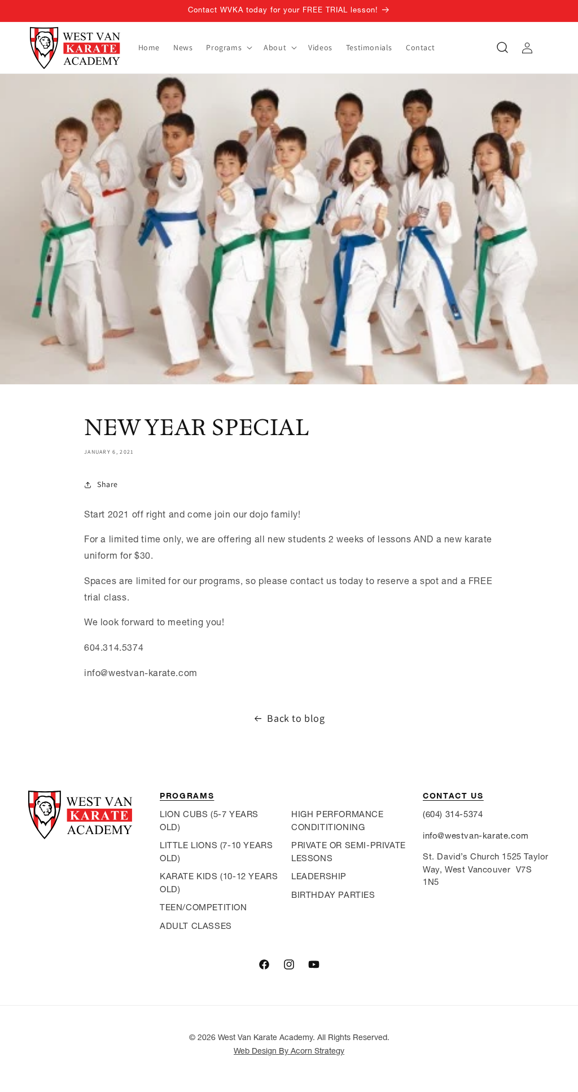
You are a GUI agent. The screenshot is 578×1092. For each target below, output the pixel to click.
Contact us (453, 795)
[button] (228, 47)
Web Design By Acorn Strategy (289, 1050)
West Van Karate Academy (265, 1037)
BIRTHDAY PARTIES (333, 895)
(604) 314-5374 (453, 814)
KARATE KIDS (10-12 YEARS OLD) (219, 882)
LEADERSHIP (319, 876)
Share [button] (107, 484)
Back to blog (296, 718)
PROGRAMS (187, 795)
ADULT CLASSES (196, 926)
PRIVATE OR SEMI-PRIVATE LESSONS (348, 851)
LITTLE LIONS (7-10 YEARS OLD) (216, 851)
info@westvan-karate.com (476, 835)
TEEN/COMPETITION (203, 907)
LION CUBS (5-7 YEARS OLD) (209, 820)
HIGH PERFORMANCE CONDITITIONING (337, 820)
